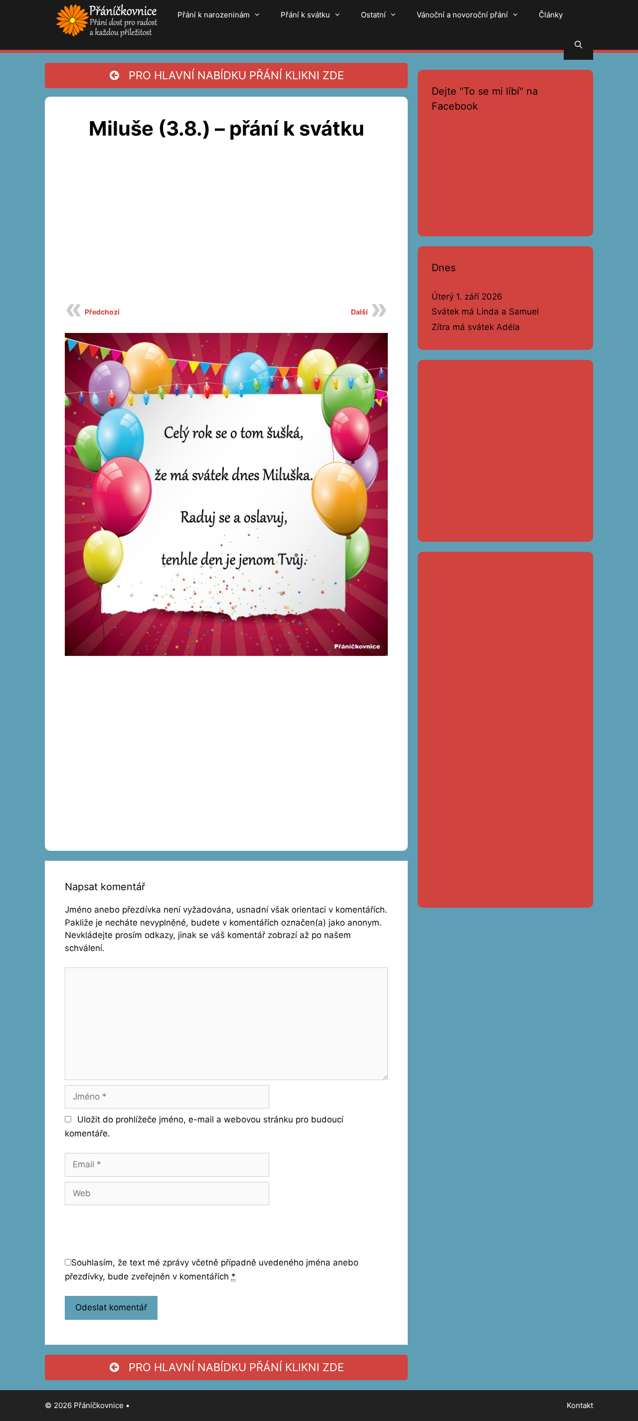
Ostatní (373, 14)
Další (359, 312)
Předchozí (102, 312)
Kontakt (580, 1405)
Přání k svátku (305, 14)
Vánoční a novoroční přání (462, 14)
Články (551, 14)
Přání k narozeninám (213, 14)
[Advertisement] (226, 227)
